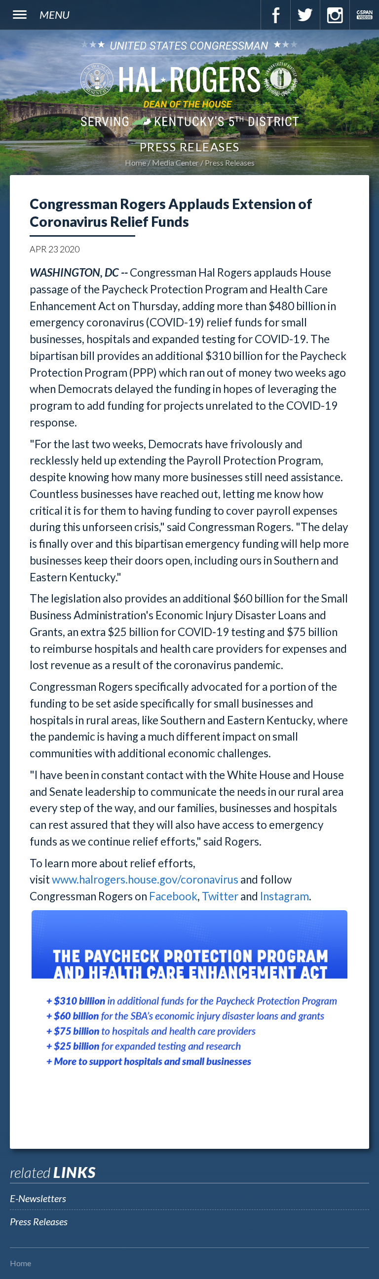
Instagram (334, 15)
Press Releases (230, 162)
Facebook (275, 15)
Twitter (305, 15)
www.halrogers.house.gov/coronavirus (145, 879)
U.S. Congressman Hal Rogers (189, 83)
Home (135, 162)
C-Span (364, 15)
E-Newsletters (38, 1198)
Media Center (175, 162)
